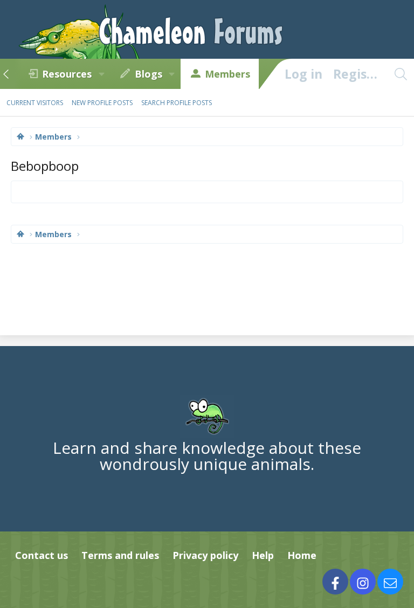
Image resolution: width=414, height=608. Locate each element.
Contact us (41, 555)
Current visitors (34, 102)
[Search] (400, 74)
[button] (101, 74)
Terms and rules (120, 555)
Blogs (148, 73)
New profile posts (102, 102)
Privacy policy (205, 555)
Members (227, 73)
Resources (67, 73)
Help (263, 555)
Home (301, 555)
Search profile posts (176, 102)
